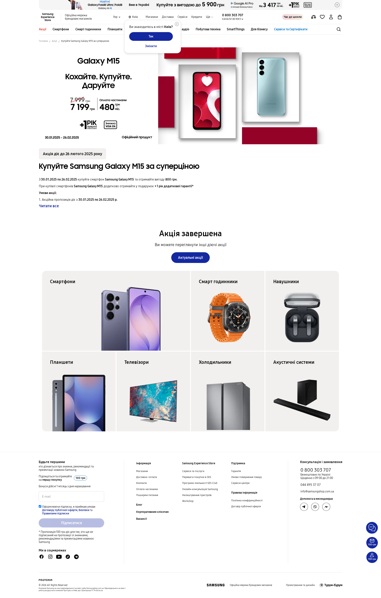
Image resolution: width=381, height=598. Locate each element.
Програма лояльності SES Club (199, 483)
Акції (42, 29)
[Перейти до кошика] (339, 17)
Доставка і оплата (146, 477)
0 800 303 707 (315, 470)
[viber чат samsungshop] (315, 507)
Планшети (115, 29)
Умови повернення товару (246, 477)
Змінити (151, 46)
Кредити (196, 17)
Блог (139, 504)
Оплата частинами (147, 489)
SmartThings (235, 29)
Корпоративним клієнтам (152, 512)
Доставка (168, 17)
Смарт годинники (88, 29)
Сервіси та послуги (193, 471)
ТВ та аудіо (181, 29)
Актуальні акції (190, 257)
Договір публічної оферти (246, 506)
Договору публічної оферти (59, 510)
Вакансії (141, 519)
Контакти (141, 483)
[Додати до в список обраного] (322, 17)
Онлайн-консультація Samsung (200, 489)
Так (151, 36)
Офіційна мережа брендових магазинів (78, 17)
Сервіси (182, 17)
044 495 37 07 (310, 485)
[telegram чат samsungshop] (76, 557)
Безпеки (84, 510)
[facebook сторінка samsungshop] (326, 507)
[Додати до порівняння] (313, 17)
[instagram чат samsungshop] (50, 557)
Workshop (187, 501)
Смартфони (61, 29)
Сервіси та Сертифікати (291, 29)
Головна (43, 41)
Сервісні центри (240, 483)
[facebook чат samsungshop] (41, 557)
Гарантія (236, 471)
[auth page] (331, 17)
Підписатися (71, 523)
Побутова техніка (208, 29)
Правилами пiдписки (55, 513)
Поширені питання (147, 495)
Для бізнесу (259, 29)
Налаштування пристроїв (197, 495)
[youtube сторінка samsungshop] (59, 557)
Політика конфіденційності (247, 500)
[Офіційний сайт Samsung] (215, 585)
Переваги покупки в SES (196, 477)
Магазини (152, 17)
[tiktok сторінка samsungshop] (67, 557)
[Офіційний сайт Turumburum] (330, 585)
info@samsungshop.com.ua (317, 491)
